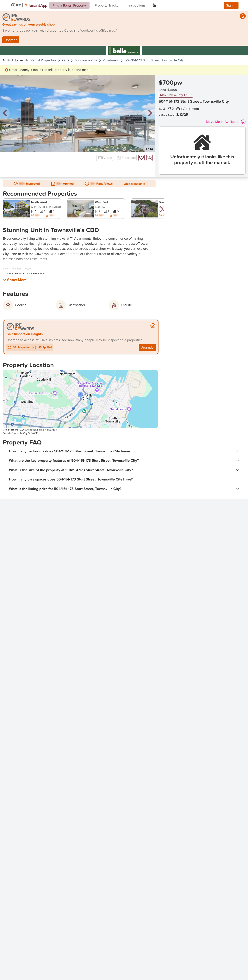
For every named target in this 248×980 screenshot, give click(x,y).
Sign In (231, 5)
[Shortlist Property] (141, 158)
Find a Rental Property (69, 5)
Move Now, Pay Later (176, 94)
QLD (65, 60)
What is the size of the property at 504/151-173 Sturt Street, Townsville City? (71, 470)
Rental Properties (43, 60)
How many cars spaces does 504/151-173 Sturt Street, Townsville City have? (71, 479)
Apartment (111, 60)
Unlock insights (134, 184)
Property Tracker (107, 5)
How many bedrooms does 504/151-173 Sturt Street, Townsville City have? (69, 451)
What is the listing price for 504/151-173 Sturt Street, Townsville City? (65, 488)
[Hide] (149, 158)
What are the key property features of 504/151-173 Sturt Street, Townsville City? (74, 460)
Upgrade (10, 39)
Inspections (137, 5)
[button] (5, 113)
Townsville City (86, 60)
